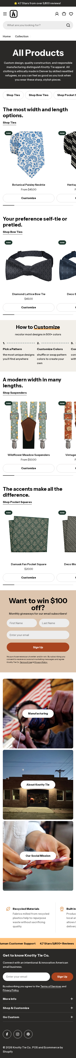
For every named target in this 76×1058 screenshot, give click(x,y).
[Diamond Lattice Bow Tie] (28, 264)
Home (7, 36)
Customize (28, 198)
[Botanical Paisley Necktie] (28, 154)
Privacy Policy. (11, 990)
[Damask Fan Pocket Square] (28, 534)
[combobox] (38, 25)
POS (35, 1047)
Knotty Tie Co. (22, 1047)
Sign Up (38, 647)
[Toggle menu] (5, 14)
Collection (21, 36)
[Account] (57, 14)
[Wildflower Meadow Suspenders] (28, 425)
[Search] (68, 25)
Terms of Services (50, 986)
